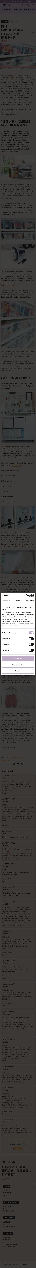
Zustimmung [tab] (6, 600)
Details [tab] (18, 600)
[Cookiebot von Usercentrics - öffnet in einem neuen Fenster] (26, 595)
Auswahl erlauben (18, 665)
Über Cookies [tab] (29, 600)
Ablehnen (18, 671)
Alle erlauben (18, 658)
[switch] (31, 638)
